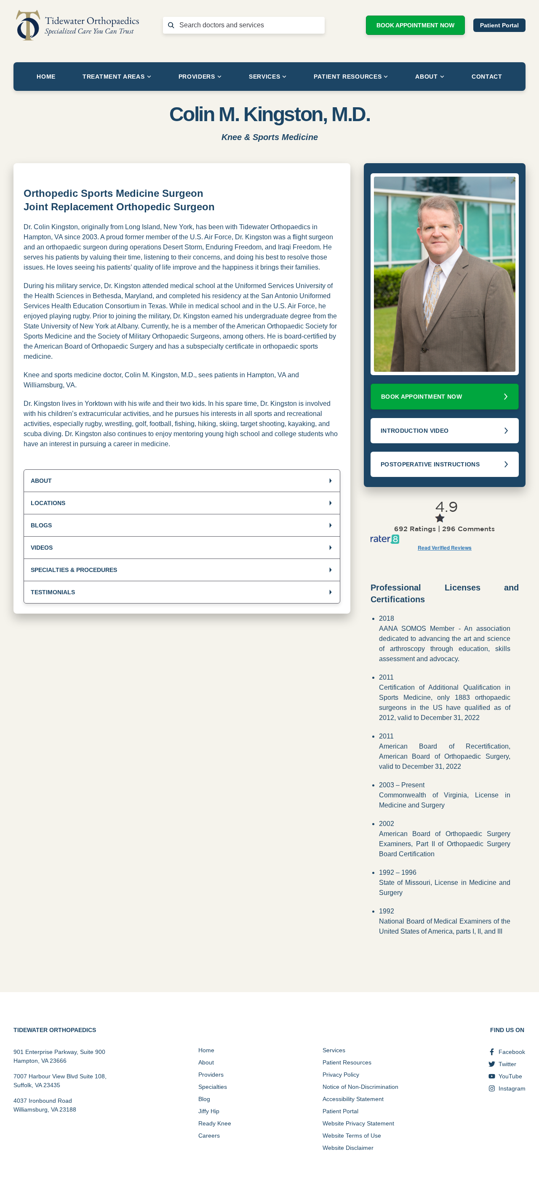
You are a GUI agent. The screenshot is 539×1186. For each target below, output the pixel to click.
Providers (197, 76)
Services (264, 76)
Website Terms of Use (352, 1135)
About (426, 76)
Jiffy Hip (208, 1111)
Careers (209, 1135)
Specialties (212, 1086)
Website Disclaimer (348, 1147)
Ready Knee (214, 1123)
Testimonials (53, 592)
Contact (487, 76)
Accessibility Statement (353, 1099)
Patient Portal (499, 25)
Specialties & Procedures (74, 570)
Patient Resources (348, 76)
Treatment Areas (114, 76)
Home (46, 76)
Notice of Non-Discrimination (360, 1086)
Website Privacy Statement (358, 1123)
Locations (48, 503)
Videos (42, 547)
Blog (204, 1099)
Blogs (41, 525)
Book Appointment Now (415, 25)
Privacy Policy (341, 1074)
